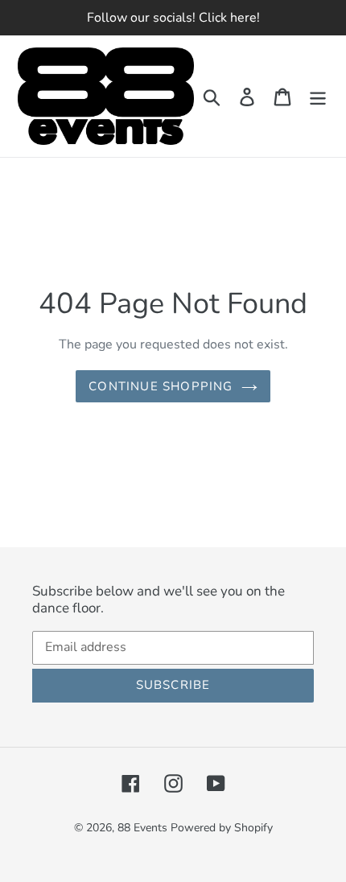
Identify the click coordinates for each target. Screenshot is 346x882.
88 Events (142, 827)
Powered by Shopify (222, 827)
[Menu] (318, 96)
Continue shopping (161, 386)
